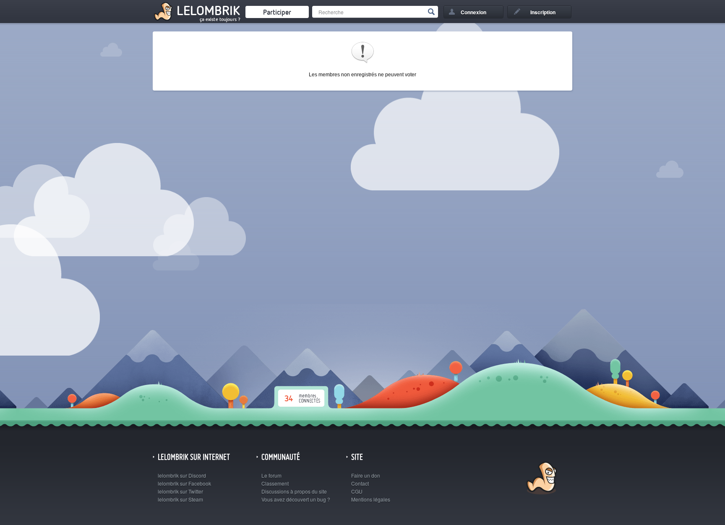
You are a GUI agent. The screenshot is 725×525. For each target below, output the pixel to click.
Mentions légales (370, 499)
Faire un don (365, 475)
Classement (275, 483)
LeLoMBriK (540, 479)
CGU (356, 491)
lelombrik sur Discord (182, 475)
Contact (360, 483)
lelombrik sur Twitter (180, 491)
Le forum (271, 475)
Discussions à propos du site (294, 491)
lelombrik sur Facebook (184, 483)
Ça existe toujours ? (220, 19)
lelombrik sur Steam (180, 499)
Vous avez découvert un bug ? (295, 499)
